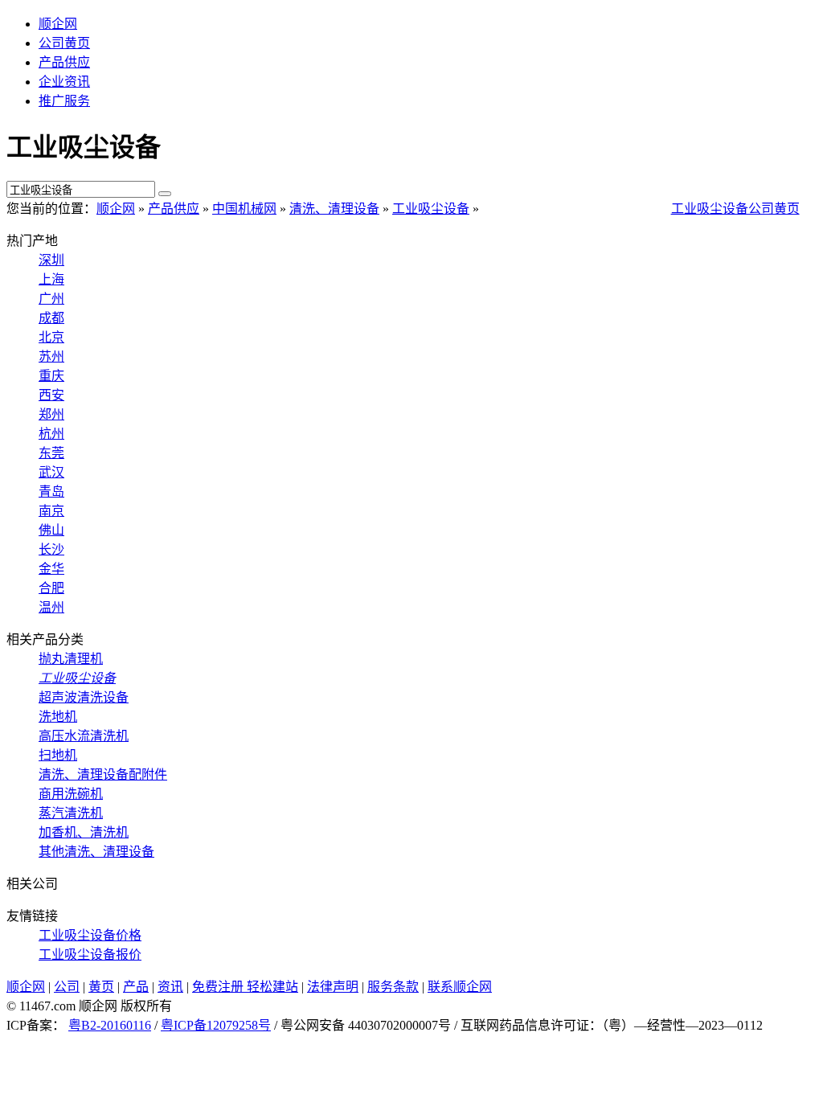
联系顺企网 (460, 987)
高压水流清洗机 (84, 736)
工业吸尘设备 (430, 208)
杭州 (51, 433)
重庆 (51, 376)
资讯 (170, 987)
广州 (51, 298)
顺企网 (58, 24)
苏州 (51, 356)
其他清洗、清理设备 (96, 851)
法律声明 (332, 987)
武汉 (51, 472)
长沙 (51, 549)
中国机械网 (244, 208)
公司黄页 (64, 43)
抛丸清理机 (71, 659)
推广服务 (64, 101)
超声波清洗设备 (84, 697)
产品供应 (64, 62)
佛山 (51, 530)
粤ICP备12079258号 (216, 1025)
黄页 (101, 987)
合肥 (51, 588)
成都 (51, 318)
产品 (136, 987)
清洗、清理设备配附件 (103, 774)
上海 (51, 279)
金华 (51, 569)
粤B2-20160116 (109, 1025)
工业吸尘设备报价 (90, 954)
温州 (51, 607)
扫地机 (58, 755)
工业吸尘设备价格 (90, 935)
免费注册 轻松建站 (245, 987)
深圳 (51, 260)
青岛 (51, 491)
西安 (51, 395)
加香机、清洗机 (84, 832)
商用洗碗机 (71, 794)
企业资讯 (64, 81)
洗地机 (58, 716)
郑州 (51, 414)
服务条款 (393, 987)
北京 (51, 337)
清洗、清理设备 (334, 208)
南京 (51, 511)
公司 (67, 987)
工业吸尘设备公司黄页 (735, 208)
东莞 (51, 453)
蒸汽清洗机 (71, 813)
